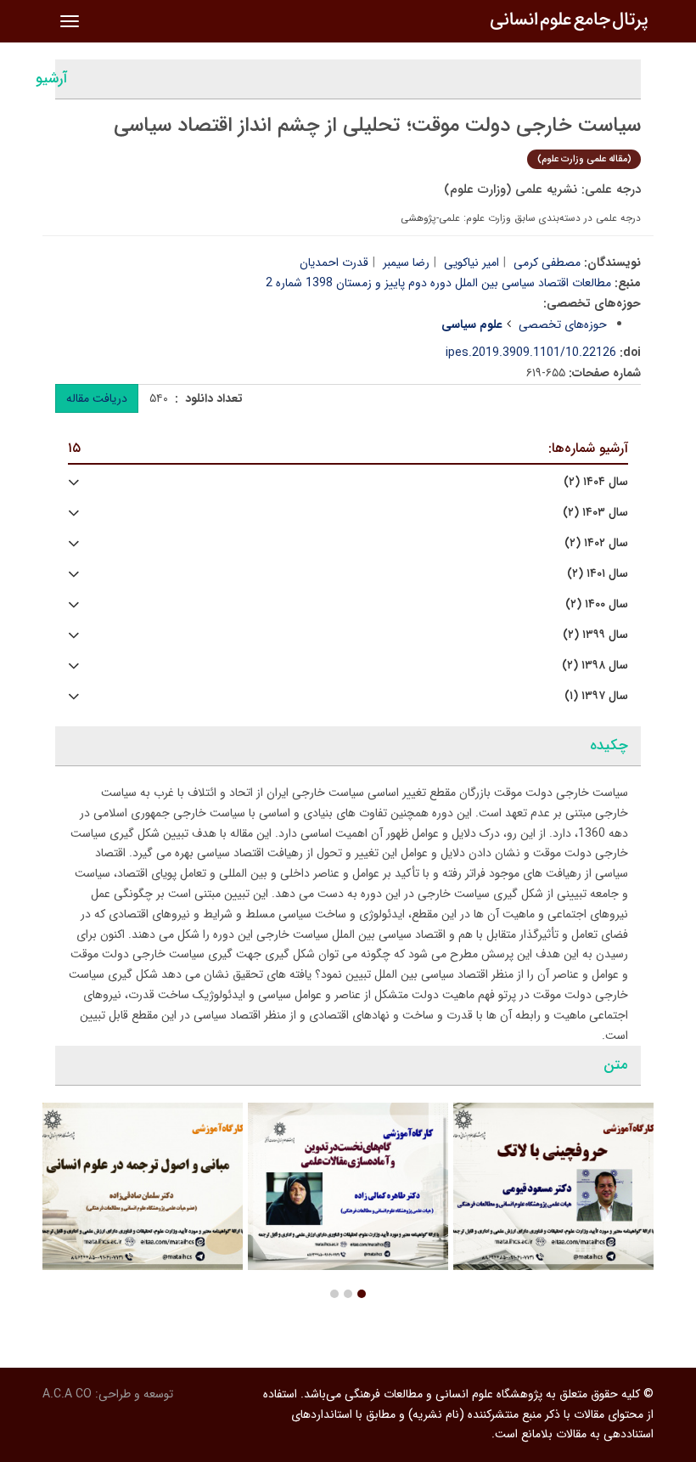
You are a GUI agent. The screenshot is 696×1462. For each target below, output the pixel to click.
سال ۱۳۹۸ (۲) (595, 666)
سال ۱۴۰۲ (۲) (596, 543)
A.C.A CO (67, 1394)
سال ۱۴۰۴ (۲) (596, 482)
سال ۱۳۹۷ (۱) (596, 696)
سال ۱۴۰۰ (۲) (596, 604)
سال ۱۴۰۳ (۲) (595, 513)
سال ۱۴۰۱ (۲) (597, 574)
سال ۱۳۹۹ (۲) (595, 635)
